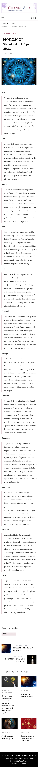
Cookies (15, 764)
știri (15, 33)
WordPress (23, 761)
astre (5, 634)
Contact (23, 764)
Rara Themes (29, 758)
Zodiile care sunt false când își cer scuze (7, 738)
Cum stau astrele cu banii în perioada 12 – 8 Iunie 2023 (27, 738)
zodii (12, 634)
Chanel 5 (18, 755)
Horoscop (7, 33)
